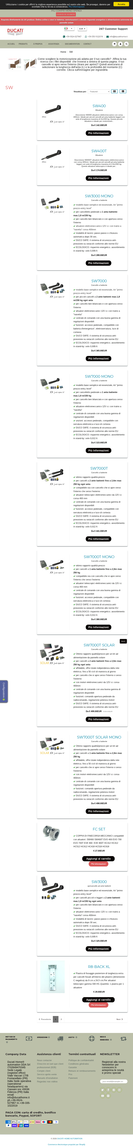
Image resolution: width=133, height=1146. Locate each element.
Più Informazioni (76, 6)
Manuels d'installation (47, 1078)
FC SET (99, 829)
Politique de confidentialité (81, 1060)
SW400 (99, 106)
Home (63, 52)
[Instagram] (119, 1089)
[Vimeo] (108, 1095)
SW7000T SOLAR (99, 645)
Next (119, 1019)
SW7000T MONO (99, 557)
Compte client (43, 1071)
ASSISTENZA (53, 44)
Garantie (72, 1067)
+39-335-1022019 (95, 36)
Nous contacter (44, 1060)
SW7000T (99, 468)
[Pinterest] (113, 1089)
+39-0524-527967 (73, 36)
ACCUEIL (11, 44)
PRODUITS (23, 44)
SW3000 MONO (99, 196)
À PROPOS (37, 44)
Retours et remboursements (82, 1071)
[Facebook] (108, 1089)
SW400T (99, 151)
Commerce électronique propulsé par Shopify (66, 1144)
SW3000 (99, 882)
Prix (70, 1074)
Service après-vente (47, 1074)
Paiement (73, 1078)
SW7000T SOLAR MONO (99, 737)
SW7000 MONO (99, 376)
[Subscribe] (123, 1081)
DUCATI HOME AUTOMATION (69, 1139)
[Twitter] (102, 1089)
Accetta (121, 4)
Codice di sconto (66, 14)
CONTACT (87, 44)
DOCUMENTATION (72, 44)
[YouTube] (102, 1095)
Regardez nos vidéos (47, 1081)
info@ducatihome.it (119, 36)
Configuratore (3, 690)
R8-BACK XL (99, 966)
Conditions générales (78, 1064)
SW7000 (99, 281)
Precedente (46, 1019)
